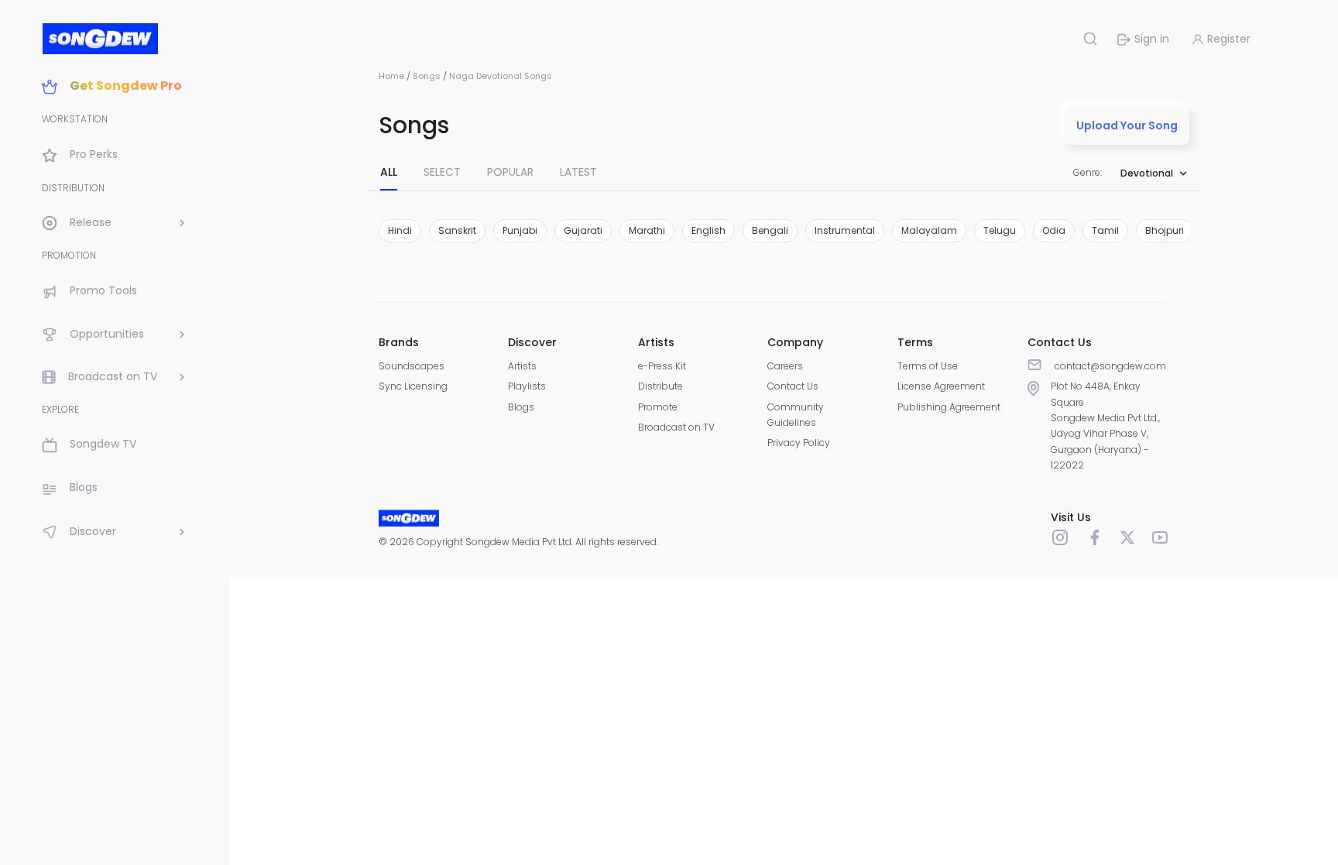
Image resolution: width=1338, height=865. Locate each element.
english (708, 230)
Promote (658, 407)
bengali (770, 230)
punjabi (520, 230)
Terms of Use (927, 365)
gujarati (583, 230)
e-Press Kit (662, 365)
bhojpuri (1164, 230)
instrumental (845, 230)
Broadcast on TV (676, 427)
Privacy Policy (798, 442)
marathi (647, 230)
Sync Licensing (413, 386)
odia (1053, 230)
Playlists (527, 386)
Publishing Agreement (948, 407)
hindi (400, 230)
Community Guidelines (795, 414)
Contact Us (792, 386)
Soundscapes (411, 365)
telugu (999, 230)
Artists (522, 365)
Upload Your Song (1127, 125)
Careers (785, 365)
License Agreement (941, 386)
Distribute (660, 386)
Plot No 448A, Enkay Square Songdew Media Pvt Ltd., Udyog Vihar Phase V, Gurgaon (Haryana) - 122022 (1105, 425)
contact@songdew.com (1110, 365)
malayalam (929, 230)
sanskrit (457, 230)
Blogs (521, 407)
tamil (1105, 230)
